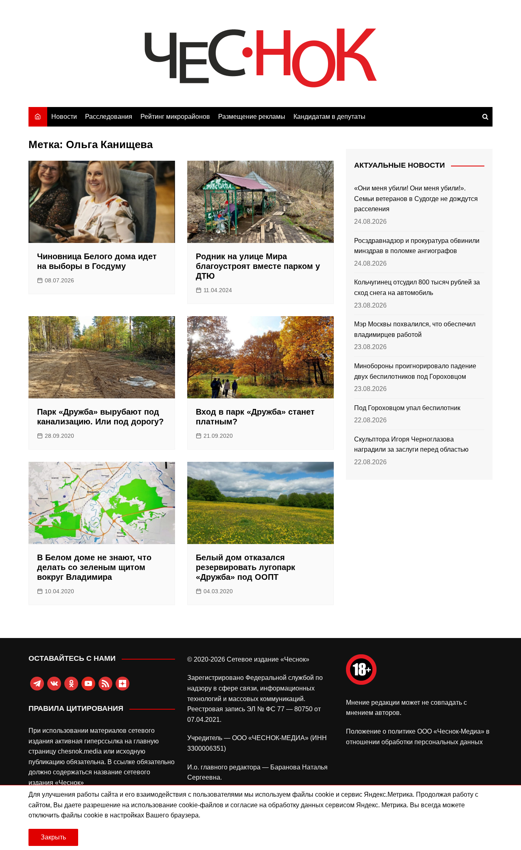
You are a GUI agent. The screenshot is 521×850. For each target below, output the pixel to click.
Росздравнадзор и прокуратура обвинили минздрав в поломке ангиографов (416, 246)
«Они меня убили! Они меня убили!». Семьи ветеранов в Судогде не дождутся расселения (416, 198)
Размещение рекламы (251, 116)
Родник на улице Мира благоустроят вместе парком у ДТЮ (258, 266)
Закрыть (53, 837)
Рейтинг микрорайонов (175, 116)
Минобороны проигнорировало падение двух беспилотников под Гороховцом (415, 371)
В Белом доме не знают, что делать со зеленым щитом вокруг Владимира (94, 567)
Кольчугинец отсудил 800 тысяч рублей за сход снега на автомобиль (417, 287)
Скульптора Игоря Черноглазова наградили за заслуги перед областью (411, 444)
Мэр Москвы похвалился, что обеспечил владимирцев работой (414, 329)
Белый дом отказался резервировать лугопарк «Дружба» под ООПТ (245, 567)
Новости (64, 116)
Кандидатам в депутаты (329, 116)
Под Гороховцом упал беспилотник (407, 407)
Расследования (108, 116)
